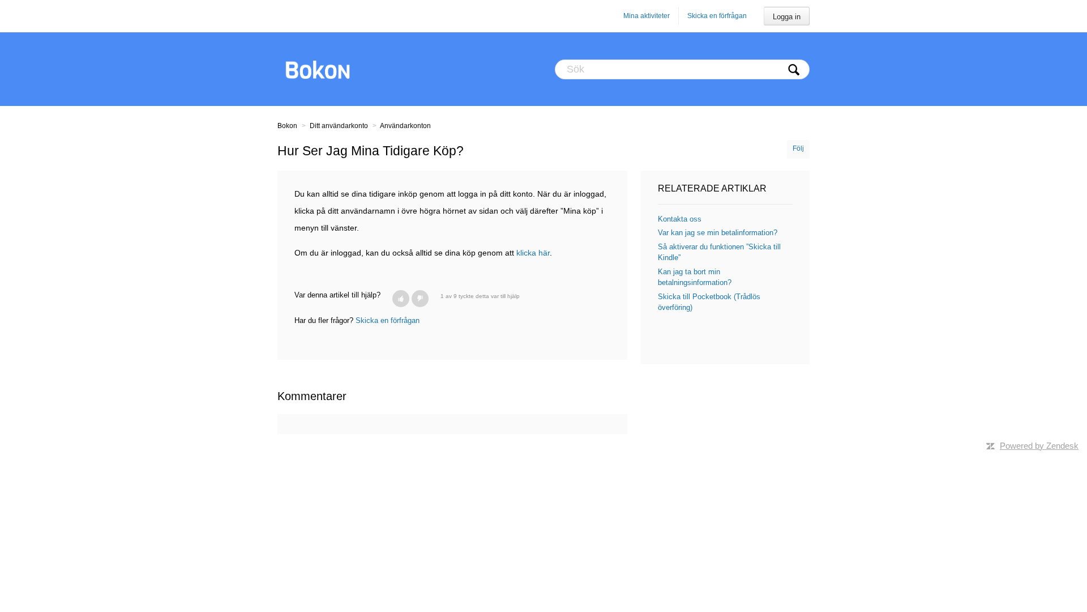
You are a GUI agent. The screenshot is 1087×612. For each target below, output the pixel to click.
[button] (400, 298)
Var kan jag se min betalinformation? (717, 232)
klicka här (533, 252)
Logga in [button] (787, 16)
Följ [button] (798, 148)
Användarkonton (405, 126)
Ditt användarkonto (339, 126)
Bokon (287, 126)
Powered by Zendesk (1039, 445)
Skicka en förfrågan (717, 16)
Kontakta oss (679, 219)
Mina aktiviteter (646, 16)
